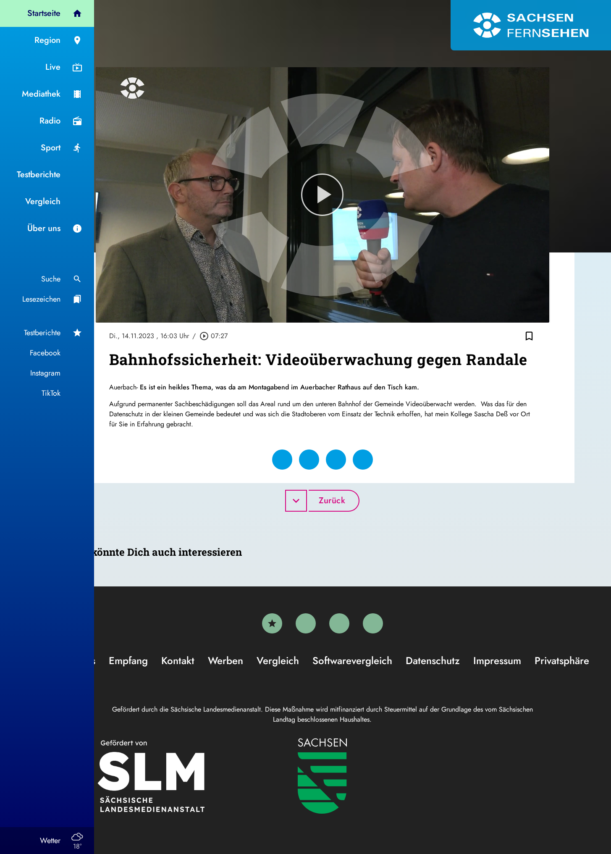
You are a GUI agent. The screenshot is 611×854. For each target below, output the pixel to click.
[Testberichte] (272, 623)
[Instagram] (339, 623)
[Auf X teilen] (309, 459)
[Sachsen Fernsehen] (531, 25)
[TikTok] (373, 623)
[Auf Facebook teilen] (282, 459)
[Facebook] (306, 623)
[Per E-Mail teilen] (363, 459)
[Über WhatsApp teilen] (336, 459)
